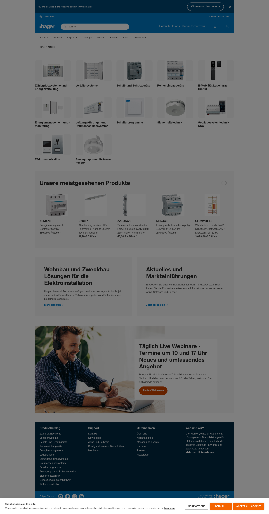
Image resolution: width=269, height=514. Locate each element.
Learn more (169, 508)
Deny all (220, 506)
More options (196, 506)
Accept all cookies (248, 506)
